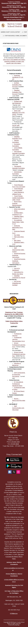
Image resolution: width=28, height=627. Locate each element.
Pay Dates (17, 235)
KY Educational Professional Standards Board (17, 383)
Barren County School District (10, 32)
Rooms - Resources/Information (18, 400)
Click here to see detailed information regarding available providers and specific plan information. (14, 61)
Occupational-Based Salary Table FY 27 (18, 222)
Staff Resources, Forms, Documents (16, 35)
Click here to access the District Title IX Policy (15, 556)
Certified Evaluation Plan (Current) (17, 84)
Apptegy (17, 624)
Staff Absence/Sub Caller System (18, 249)
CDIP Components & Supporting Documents (18, 374)
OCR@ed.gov (14, 613)
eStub (15, 211)
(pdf (18, 125)
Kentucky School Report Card (13, 17)
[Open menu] (25, 25)
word (14, 125)
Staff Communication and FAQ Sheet (18, 408)
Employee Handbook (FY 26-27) (17, 77)
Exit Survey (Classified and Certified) (16, 283)
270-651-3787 (15, 442)
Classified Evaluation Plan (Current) (17, 92)
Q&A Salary (17, 240)
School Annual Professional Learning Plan (19, 354)
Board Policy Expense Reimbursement (17, 203)
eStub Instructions (19, 209)
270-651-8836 (14, 444)
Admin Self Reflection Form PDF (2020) (18, 112)
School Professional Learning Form (19, 344)
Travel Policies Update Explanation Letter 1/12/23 (18, 197)
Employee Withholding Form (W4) (17, 227)
